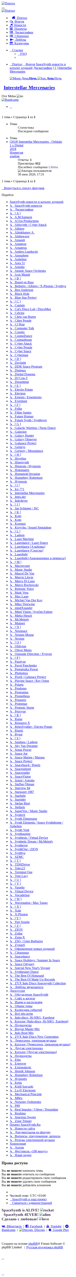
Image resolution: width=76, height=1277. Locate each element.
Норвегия (16, 152)
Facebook (35, 1226)
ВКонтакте (13, 1226)
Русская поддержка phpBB (44, 1247)
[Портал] (8, 3)
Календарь (21, 43)
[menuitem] (22, 53)
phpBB (33, 1243)
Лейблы (20, 39)
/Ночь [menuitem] (54, 78)
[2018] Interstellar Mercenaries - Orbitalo (36, 141)
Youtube (55, 1226)
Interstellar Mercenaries (29, 87)
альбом (14, 156)
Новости (19, 25)
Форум (18, 21)
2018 (13, 149)
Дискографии (23, 32)
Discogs (39, 1230)
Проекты (20, 28)
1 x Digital (16, 145)
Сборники (21, 36)
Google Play (60, 1230)
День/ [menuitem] (29, 78)
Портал (21, 18)
